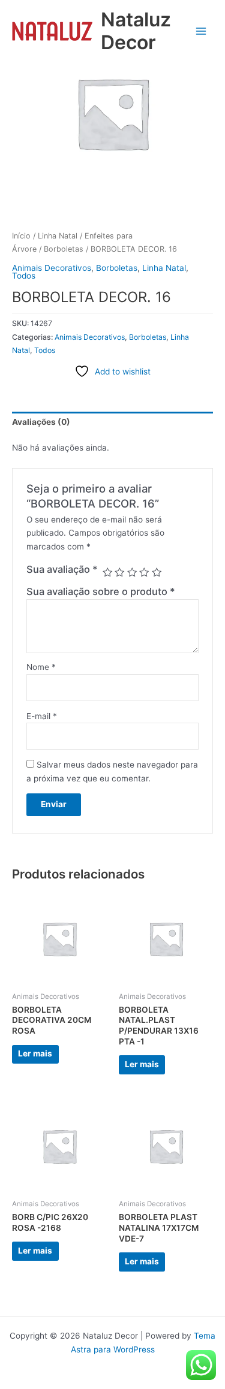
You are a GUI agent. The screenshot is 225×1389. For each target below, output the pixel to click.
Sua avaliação (62, 569)
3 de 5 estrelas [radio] (132, 572)
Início (21, 235)
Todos (23, 275)
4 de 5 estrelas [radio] (144, 572)
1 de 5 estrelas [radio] (107, 572)
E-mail (41, 716)
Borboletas (63, 248)
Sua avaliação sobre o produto (100, 591)
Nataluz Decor (136, 31)
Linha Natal (57, 235)
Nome (41, 667)
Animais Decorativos (51, 268)
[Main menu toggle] (201, 31)
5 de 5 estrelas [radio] (156, 572)
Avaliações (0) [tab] (41, 422)
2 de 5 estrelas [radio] (119, 572)
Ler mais (35, 1053)
